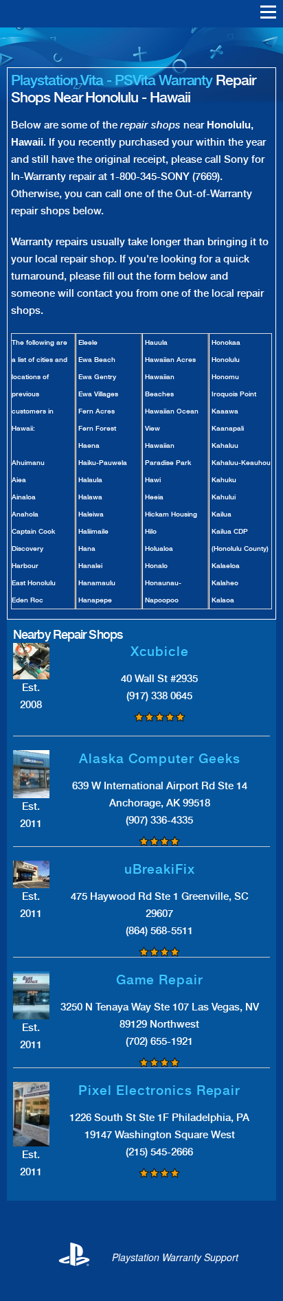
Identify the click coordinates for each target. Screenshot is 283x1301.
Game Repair (159, 980)
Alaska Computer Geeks (159, 759)
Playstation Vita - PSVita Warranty (111, 80)
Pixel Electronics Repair (159, 1090)
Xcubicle (160, 651)
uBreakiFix (160, 869)
